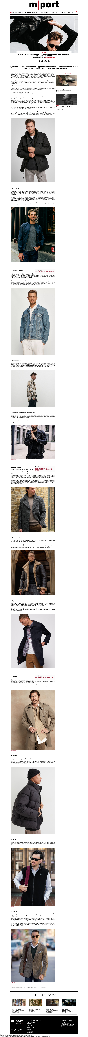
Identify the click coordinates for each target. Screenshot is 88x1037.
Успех (57, 12)
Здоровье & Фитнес (20, 12)
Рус (11, 12)
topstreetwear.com (14, 182)
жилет (35, 987)
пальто (26, 987)
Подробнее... (30, 1035)
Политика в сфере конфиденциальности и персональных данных (67, 1024)
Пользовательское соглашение (69, 1026)
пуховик (17, 987)
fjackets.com (13, 982)
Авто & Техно (31, 12)
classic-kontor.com (14, 595)
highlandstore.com (14, 532)
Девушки (52, 12)
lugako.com (13, 262)
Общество (70, 12)
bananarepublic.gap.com (15, 668)
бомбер (40, 987)
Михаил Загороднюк (50, 57)
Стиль (38, 12)
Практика (63, 12)
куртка (21, 987)
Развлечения (44, 12)
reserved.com (13, 407)
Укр (13, 12)
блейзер (31, 987)
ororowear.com (13, 906)
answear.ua (13, 355)
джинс (44, 987)
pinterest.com (13, 459)
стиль (12, 987)
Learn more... (38, 1036)
